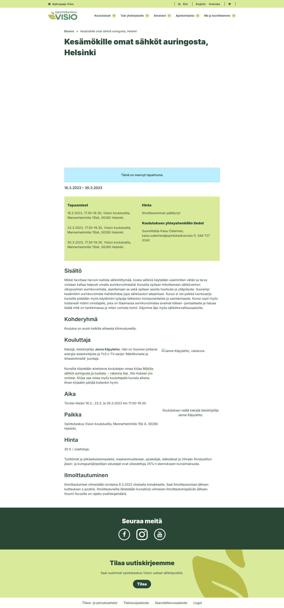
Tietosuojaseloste (136, 603)
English (201, 4)
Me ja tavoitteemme (217, 15)
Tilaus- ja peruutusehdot (99, 603)
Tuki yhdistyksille (132, 15)
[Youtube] (160, 534)
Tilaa (142, 584)
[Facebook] (124, 534)
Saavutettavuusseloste (171, 603)
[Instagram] (142, 534)
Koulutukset (102, 15)
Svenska (214, 4)
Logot (197, 603)
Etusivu (69, 31)
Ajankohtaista (185, 15)
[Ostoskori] (229, 4)
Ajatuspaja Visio (63, 4)
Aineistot (160, 15)
